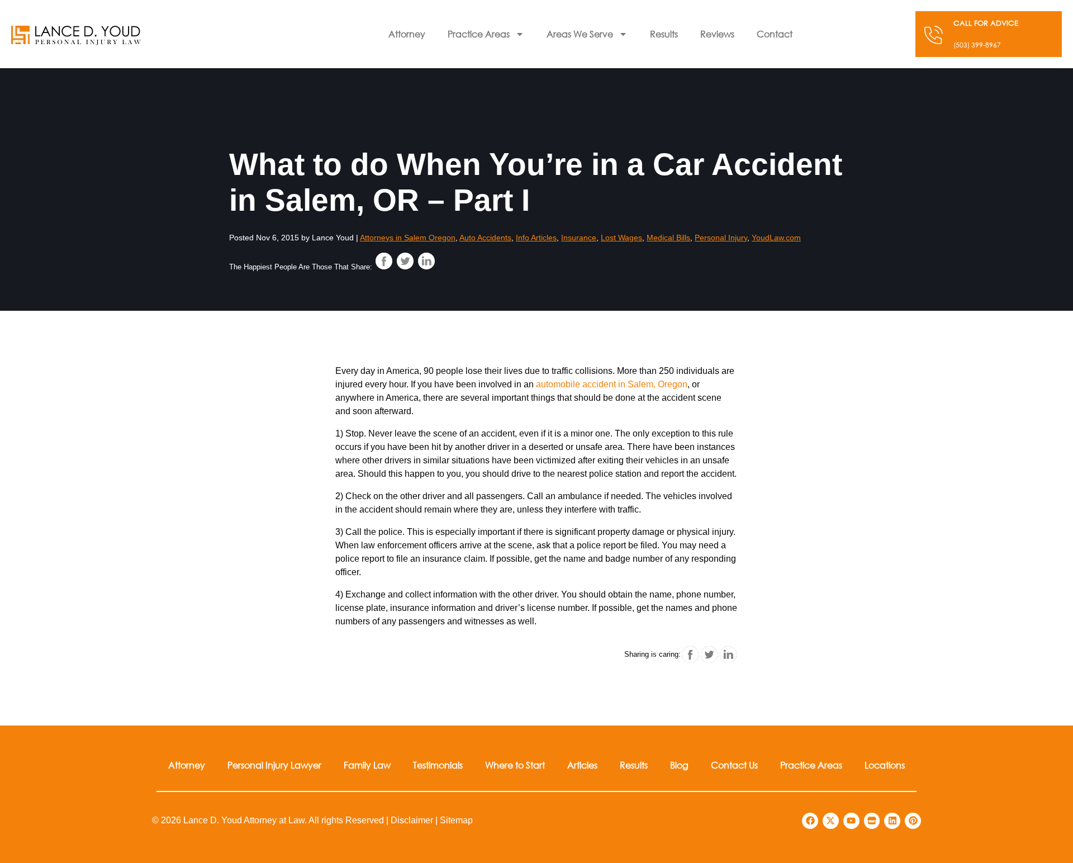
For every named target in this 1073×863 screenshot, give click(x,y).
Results (664, 34)
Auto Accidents (485, 237)
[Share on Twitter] (405, 261)
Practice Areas (479, 34)
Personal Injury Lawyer (274, 765)
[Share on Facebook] (384, 261)
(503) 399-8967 (977, 45)
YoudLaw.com (776, 237)
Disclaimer (412, 820)
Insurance (578, 237)
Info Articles (536, 237)
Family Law (367, 765)
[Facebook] (810, 821)
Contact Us (734, 765)
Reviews (717, 34)
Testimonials (438, 765)
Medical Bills (668, 237)
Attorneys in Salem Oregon (407, 237)
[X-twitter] (831, 821)
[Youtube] (851, 821)
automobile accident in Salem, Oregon (611, 384)
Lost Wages (621, 237)
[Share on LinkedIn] (426, 261)
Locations (885, 765)
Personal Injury (721, 237)
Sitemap (456, 820)
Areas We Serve (580, 34)
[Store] (872, 821)
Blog (679, 765)
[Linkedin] (892, 821)
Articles (582, 765)
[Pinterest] (913, 821)
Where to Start (515, 765)
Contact (774, 34)
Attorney (406, 34)
